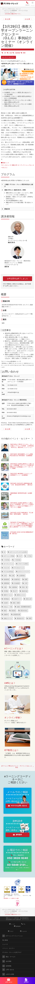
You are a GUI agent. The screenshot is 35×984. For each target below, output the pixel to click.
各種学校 (17, 579)
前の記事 (7, 19)
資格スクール (8, 618)
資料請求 (19, 834)
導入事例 (5, 940)
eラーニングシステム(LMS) (18, 552)
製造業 (13, 610)
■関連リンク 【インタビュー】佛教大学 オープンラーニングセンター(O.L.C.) (17, 165)
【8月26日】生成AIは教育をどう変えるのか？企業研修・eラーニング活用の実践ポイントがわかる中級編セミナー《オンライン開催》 (22, 505)
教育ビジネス (21, 595)
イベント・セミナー (8, 948)
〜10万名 (6, 560)
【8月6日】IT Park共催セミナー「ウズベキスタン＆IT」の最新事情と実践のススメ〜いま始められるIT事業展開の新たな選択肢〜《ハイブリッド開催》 (22, 524)
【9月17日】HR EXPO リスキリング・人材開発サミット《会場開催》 (21, 474)
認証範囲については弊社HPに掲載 (11, 898)
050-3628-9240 (17, 858)
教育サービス (8, 595)
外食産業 (17, 583)
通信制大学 (20, 618)
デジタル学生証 (8, 571)
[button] (3, 936)
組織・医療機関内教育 (24, 607)
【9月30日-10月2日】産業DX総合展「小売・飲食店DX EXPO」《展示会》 (21, 484)
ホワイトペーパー (23, 571)
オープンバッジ (8, 564)
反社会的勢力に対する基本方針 (13, 919)
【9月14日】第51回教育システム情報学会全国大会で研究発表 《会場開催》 (21, 454)
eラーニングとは (12, 648)
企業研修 (22, 575)
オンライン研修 (12, 717)
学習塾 (6, 591)
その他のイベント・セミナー (15, 438)
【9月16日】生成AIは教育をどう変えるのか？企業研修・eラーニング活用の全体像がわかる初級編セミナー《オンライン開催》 (22, 466)
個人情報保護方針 (24, 918)
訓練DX (6, 614)
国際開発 (6, 583)
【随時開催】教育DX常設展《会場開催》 (21, 493)
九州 (5, 575)
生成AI (6, 603)
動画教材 (6, 579)
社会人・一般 (8, 607)
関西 (24, 53)
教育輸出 (6, 599)
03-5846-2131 (17, 864)
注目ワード (17, 599)
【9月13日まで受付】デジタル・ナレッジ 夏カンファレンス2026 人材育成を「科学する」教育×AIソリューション (22, 445)
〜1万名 (29, 556)
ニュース (5, 944)
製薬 (5, 610)
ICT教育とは (10, 750)
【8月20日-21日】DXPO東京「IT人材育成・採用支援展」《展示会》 (21, 513)
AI (4, 552)
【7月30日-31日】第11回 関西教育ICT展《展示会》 (21, 532)
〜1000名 (17, 560)
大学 (5, 53)
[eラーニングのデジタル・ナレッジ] (9, 2)
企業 (12, 575)
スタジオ (6, 568)
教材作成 (24, 591)
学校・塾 (24, 587)
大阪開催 (17, 53)
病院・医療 (16, 603)
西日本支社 (24, 610)
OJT (20, 556)
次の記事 (27, 19)
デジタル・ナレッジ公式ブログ (11, 952)
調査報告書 (16, 614)
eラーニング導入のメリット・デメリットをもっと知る (16, 766)
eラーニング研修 (9, 556)
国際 (26, 579)
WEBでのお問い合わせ (19, 805)
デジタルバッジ (19, 568)
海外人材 (28, 599)
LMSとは (8, 683)
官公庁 (15, 591)
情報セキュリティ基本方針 (12, 918)
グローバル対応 (23, 564)
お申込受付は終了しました (17, 279)
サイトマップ (25, 919)
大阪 (10, 53)
